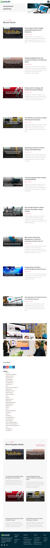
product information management (12, 425)
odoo (7, 409)
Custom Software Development (11, 387)
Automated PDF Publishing (11, 374)
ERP (6, 395)
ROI (6, 427)
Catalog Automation (9, 376)
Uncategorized (8, 428)
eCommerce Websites (10, 394)
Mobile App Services (9, 404)
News (7, 407)
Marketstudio (8, 400)
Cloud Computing (9, 381)
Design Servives (8, 389)
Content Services (9, 384)
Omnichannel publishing (10, 410)
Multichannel (8, 405)
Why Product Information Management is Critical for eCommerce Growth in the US (34, 239)
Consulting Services (9, 382)
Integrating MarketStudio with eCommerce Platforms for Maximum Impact (36, 60)
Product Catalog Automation (11, 422)
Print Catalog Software (10, 417)
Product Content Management (11, 423)
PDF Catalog (8, 412)
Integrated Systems (9, 399)
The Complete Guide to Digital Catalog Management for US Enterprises (34, 30)
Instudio (7, 397)
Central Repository (9, 379)
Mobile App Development (10, 402)
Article (7, 372)
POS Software (8, 415)
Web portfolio (8, 430)
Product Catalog (9, 420)
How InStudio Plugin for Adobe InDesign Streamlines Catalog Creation (34, 209)
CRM (6, 386)
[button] (48, 2)
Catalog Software (9, 377)
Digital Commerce (9, 392)
